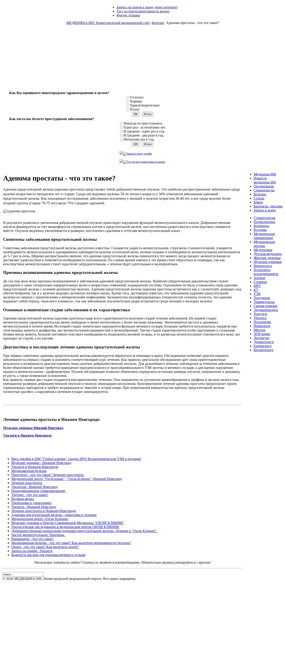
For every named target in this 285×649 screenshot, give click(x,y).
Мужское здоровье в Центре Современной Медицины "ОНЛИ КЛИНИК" (67, 523)
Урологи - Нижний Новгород (33, 507)
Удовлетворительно (145, 105)
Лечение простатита (26, 483)
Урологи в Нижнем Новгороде (34, 467)
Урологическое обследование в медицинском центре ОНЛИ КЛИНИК (65, 527)
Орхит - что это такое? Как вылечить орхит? (45, 547)
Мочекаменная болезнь (29, 471)
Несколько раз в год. (139, 139)
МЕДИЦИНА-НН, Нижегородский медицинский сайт (108, 23)
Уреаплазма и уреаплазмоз (31, 503)
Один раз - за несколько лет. (145, 127)
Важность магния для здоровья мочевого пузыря (48, 555)
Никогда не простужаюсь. (143, 123)
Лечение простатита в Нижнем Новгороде (43, 511)
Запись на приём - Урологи (32, 551)
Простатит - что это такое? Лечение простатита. (47, 475)
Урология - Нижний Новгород (34, 487)
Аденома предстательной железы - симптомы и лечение (54, 515)
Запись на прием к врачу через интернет (147, 7)
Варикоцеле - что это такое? (32, 539)
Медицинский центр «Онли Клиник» (40, 519)
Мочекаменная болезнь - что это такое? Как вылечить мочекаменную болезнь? (71, 543)
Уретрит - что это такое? (29, 495)
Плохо (134, 109)
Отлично (136, 97)
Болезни (158, 23)
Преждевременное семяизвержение (38, 491)
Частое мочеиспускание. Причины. (38, 535)
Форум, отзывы (128, 15)
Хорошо (136, 101)
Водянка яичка (22, 499)
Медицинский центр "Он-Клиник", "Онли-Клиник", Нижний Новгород (66, 479)
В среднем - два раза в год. (144, 135)
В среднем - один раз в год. (144, 131)
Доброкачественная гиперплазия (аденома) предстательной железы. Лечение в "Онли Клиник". (84, 531)
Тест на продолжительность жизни (142, 11)
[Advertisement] (142, 59)
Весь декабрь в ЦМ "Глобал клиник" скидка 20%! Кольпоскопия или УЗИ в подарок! (76, 459)
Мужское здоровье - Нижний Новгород (41, 463)
